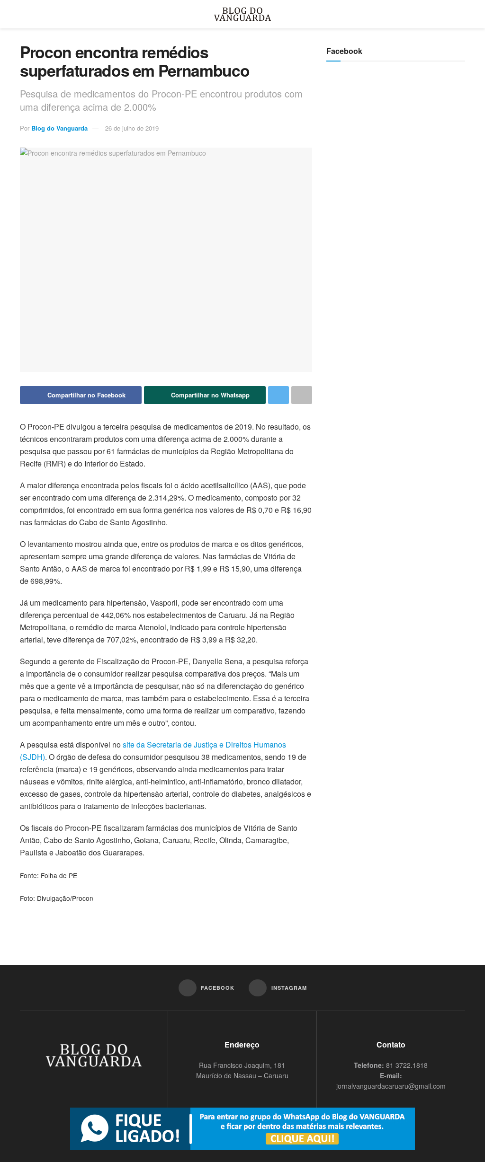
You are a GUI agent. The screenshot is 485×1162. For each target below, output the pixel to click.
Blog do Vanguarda (59, 127)
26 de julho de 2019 (132, 127)
